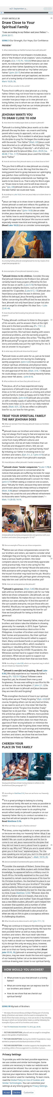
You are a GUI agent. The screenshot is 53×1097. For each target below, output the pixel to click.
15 (43, 921)
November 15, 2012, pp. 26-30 (23, 1027)
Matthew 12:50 (23, 893)
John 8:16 (28, 376)
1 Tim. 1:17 (12, 154)
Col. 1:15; (16, 60)
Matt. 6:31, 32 (15, 406)
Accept (7, 1092)
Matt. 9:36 (7, 490)
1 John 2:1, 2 (38, 685)
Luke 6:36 (20, 663)
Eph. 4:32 (42, 699)
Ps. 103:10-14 (15, 676)
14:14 (18, 499)
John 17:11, (38, 921)
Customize (29, 1092)
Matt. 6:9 (34, 142)
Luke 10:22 (17, 194)
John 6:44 (23, 397)
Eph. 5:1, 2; (27, 454)
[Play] (2, 13)
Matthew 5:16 (19, 793)
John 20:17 (15, 72)
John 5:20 (26, 362)
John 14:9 (27, 210)
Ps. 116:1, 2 (40, 326)
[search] (50, 3)
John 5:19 (7, 481)
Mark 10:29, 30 (9, 81)
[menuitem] (3, 3)
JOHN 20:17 (7, 35)
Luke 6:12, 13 (32, 290)
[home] (3, 3)
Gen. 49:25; (39, 151)
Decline (16, 1092)
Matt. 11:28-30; (9, 499)
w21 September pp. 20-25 (18, 8)
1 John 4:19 (37, 454)
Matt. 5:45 (29, 589)
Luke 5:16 (28, 284)
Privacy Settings (39, 1086)
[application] (26, 13)
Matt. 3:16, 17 (35, 370)
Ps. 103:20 (25, 60)
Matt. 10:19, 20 (41, 857)
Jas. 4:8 (11, 187)
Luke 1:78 (44, 467)
